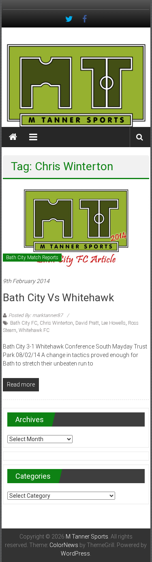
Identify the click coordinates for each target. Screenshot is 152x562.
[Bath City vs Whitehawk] (76, 227)
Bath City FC (23, 323)
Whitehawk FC (34, 330)
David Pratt (87, 323)
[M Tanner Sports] (76, 85)
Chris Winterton (56, 323)
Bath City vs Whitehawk (58, 298)
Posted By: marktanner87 (36, 315)
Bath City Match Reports (32, 257)
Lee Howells (113, 323)
